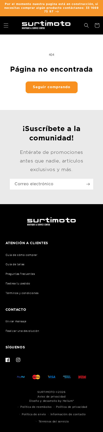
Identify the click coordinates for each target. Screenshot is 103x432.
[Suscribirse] (88, 184)
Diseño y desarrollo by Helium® (51, 401)
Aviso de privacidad (51, 396)
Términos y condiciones (22, 293)
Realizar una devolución (22, 330)
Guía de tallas (15, 264)
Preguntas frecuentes (20, 273)
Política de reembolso (36, 407)
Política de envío (34, 414)
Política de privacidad (71, 407)
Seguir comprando (51, 87)
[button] (6, 25)
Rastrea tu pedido (18, 283)
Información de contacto (68, 414)
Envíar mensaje (16, 321)
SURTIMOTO (46, 392)
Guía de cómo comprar (21, 254)
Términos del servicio (54, 421)
